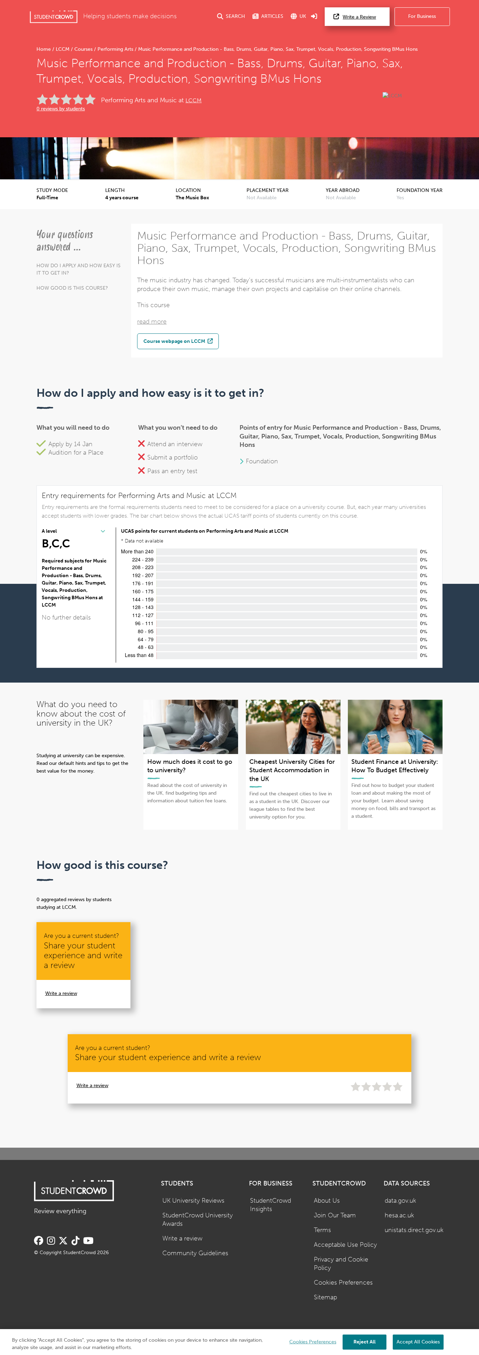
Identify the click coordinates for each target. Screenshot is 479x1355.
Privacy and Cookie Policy (341, 1264)
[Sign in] (314, 16)
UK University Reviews (193, 1200)
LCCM (62, 49)
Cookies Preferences (343, 1282)
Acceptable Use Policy (345, 1245)
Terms (322, 1230)
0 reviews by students (60, 109)
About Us (327, 1200)
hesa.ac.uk (399, 1215)
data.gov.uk (400, 1200)
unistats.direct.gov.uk (414, 1230)
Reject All (364, 1341)
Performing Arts (115, 49)
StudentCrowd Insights (270, 1205)
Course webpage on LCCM (174, 341)
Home (44, 49)
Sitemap (325, 1297)
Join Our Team (335, 1215)
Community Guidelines (195, 1253)
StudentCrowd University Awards (197, 1220)
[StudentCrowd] (53, 16)
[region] (239, 1342)
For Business (422, 16)
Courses (83, 49)
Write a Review (359, 17)
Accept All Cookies (418, 1341)
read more (152, 321)
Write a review (61, 993)
